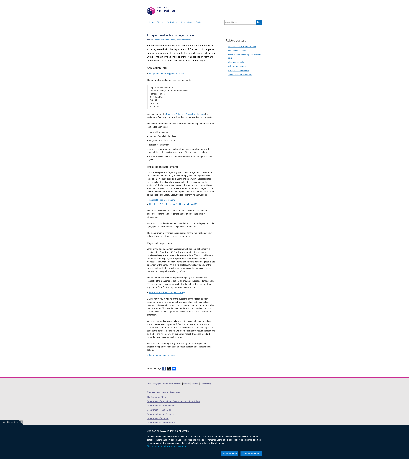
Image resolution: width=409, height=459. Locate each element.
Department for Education (159, 410)
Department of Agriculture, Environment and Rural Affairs (173, 401)
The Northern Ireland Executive (163, 392)
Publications (172, 22)
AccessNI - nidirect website (163, 200)
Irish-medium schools (237, 66)
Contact (199, 22)
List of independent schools (162, 355)
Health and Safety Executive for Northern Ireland (172, 204)
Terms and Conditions (172, 384)
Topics (160, 22)
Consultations (186, 22)
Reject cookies (230, 453)
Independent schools (237, 50)
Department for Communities (160, 405)
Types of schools (184, 40)
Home (151, 22)
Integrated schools (236, 62)
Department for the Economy (160, 414)
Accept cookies (251, 453)
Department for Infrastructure (161, 422)
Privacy (186, 384)
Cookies (195, 384)
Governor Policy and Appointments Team (185, 114)
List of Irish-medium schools (240, 74)
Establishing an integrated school (242, 46)
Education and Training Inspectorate (166, 292)
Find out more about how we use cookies (166, 446)
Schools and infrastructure (164, 40)
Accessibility (205, 384)
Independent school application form (166, 73)
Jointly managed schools (238, 70)
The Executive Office (156, 397)
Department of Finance (157, 418)
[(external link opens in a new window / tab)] (164, 368)
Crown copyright (154, 384)
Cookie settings (10, 422)
